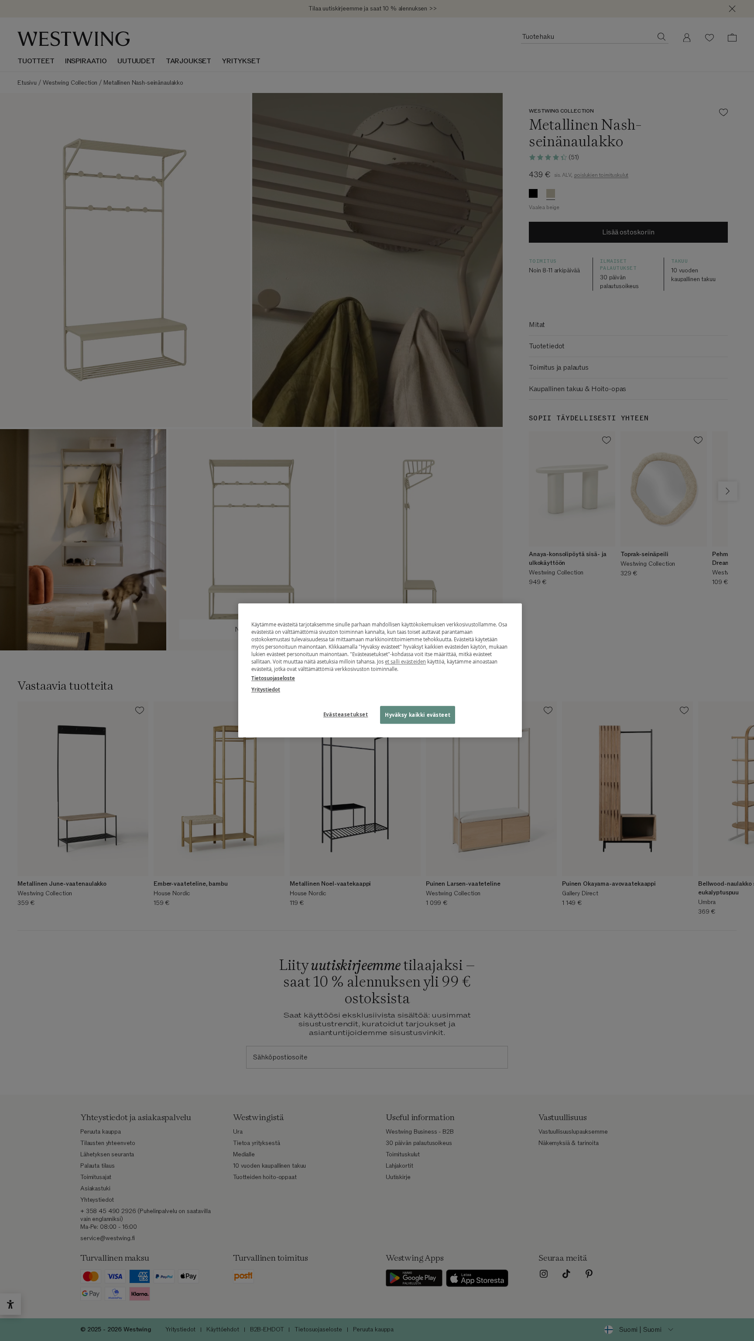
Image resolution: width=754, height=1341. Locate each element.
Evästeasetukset (345, 714)
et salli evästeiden (405, 662)
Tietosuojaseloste (273, 678)
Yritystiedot (265, 689)
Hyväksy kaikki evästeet (417, 715)
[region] (380, 670)
